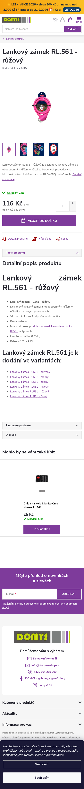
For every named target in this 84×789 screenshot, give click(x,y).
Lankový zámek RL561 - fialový (29, 387)
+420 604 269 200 (45, 672)
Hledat (73, 29)
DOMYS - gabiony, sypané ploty (45, 678)
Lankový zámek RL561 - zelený (29, 382)
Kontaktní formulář (45, 658)
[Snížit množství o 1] (72, 208)
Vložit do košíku (42, 221)
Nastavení (42, 764)
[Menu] (79, 19)
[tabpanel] (42, 498)
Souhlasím (42, 778)
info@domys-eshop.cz (45, 665)
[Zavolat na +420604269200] (55, 19)
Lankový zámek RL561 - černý (28, 396)
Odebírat (69, 594)
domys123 (45, 685)
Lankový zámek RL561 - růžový (29, 391)
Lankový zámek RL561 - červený (30, 372)
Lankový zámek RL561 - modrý (29, 377)
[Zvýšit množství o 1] (72, 203)
